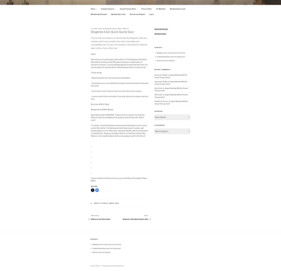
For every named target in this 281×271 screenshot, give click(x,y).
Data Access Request (137, 14)
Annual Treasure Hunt (128, 9)
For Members (161, 9)
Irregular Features (107, 9)
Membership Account (178, 9)
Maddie (159, 53)
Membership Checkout (99, 14)
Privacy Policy (146, 9)
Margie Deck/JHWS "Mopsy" (117, 28)
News (111, 203)
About (93, 9)
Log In (151, 14)
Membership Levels (118, 14)
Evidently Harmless (163, 57)
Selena (159, 60)
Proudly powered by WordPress (113, 266)
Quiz (117, 203)
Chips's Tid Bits (101, 203)
